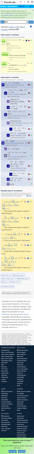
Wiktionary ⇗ (4, 282)
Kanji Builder (20, 377)
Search (31, 22)
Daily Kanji (4, 426)
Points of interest (21, 437)
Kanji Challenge (21, 371)
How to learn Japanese (7, 354)
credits (29, 344)
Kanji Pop (19, 383)
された (15, 202)
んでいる (11, 249)
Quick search (24, 314)
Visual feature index (6, 360)
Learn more (12, 451)
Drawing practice (21, 360)
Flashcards (20, 365)
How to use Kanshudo (7, 352)
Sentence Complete (6, 404)
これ (5, 234)
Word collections (5, 408)
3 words (11, 27)
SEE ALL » (29, 196)
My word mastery (8, 391)
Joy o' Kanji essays (22, 369)
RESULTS (21, 6)
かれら (6, 202)
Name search (20, 433)
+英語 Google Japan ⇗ (18, 275)
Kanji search (20, 418)
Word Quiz (4, 398)
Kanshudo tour (5, 350)
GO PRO (4, 430)
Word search (20, 424)
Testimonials (4, 377)
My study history (5, 424)
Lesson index (5, 373)
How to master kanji (6, 356)
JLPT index (4, 369)
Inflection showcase (22, 400)
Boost (18, 385)
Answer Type (5, 406)
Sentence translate (22, 426)
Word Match (4, 400)
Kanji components (22, 358)
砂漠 (25, 65)
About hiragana (21, 352)
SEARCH (2, 6)
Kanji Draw (20, 379)
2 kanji (17, 27)
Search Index (8, 15)
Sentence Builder (6, 402)
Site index (4, 367)
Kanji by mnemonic (22, 422)
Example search (21, 435)
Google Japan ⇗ (5, 275)
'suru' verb (10, 67)
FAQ (2, 365)
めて (10, 205)
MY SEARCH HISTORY (7, 286)
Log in (3, 428)
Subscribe (4, 381)
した (5, 208)
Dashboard (6, 314)
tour (16, 327)
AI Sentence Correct (22, 395)
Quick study (20, 363)
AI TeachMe (20, 393)
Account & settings (6, 418)
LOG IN (13, 85)
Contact (3, 379)
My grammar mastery (24, 391)
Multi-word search (22, 428)
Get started (21, 451)
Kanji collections (21, 367)
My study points (5, 422)
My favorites (4, 420)
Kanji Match (20, 381)
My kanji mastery (23, 350)
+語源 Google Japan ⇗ (23, 278)
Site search (4, 363)
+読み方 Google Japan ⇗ (8, 278)
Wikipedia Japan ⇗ (15, 282)
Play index (4, 375)
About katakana (21, 354)
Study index (4, 371)
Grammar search (22, 430)
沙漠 (19, 40)
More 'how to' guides (7, 358)
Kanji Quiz (20, 373)
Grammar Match (21, 406)
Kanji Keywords (21, 375)
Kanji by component (22, 420)
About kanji (20, 356)
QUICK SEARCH (12, 6)
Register (8, 428)
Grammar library (21, 398)
